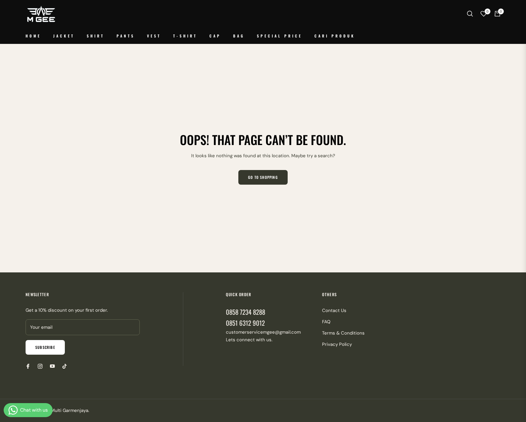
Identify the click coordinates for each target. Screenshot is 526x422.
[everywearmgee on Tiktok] (66, 366)
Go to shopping (263, 177)
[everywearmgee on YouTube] (52, 366)
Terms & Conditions (343, 333)
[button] (470, 13)
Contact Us (334, 310)
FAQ (326, 322)
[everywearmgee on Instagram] (40, 366)
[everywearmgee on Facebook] (28, 366)
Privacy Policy (337, 344)
